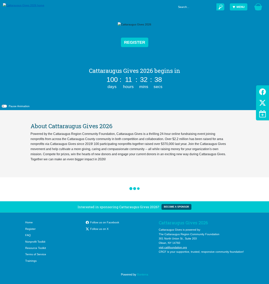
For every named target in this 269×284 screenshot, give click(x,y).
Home (29, 222)
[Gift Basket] (258, 7)
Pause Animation (19, 106)
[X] (262, 102)
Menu (241, 6)
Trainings (31, 260)
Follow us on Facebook (104, 222)
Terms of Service (35, 254)
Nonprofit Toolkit (35, 241)
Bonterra (142, 274)
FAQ (28, 235)
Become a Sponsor (176, 206)
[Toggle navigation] (262, 113)
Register (134, 42)
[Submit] (220, 6)
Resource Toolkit (35, 248)
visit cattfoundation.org (173, 247)
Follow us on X (99, 228)
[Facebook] (262, 91)
